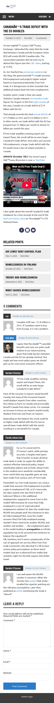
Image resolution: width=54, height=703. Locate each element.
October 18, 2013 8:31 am (23, 316)
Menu (11, 16)
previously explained (34, 71)
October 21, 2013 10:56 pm (16, 442)
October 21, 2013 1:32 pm (35, 373)
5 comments (41, 38)
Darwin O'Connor (13, 372)
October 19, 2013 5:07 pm (28, 338)
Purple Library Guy (14, 437)
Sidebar (43, 16)
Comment (9, 620)
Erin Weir (28, 38)
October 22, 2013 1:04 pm (35, 568)
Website (7, 673)
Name (7, 650)
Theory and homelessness (21, 277)
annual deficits (41, 114)
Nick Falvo (24, 255)
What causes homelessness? (23, 290)
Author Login (27, 696)
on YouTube (38, 159)
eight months (39, 101)
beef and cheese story (14, 218)
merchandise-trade (38, 98)
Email (6, 662)
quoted (33, 580)
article (19, 590)
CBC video (35, 63)
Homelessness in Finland (21, 264)
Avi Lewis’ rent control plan (23, 251)
